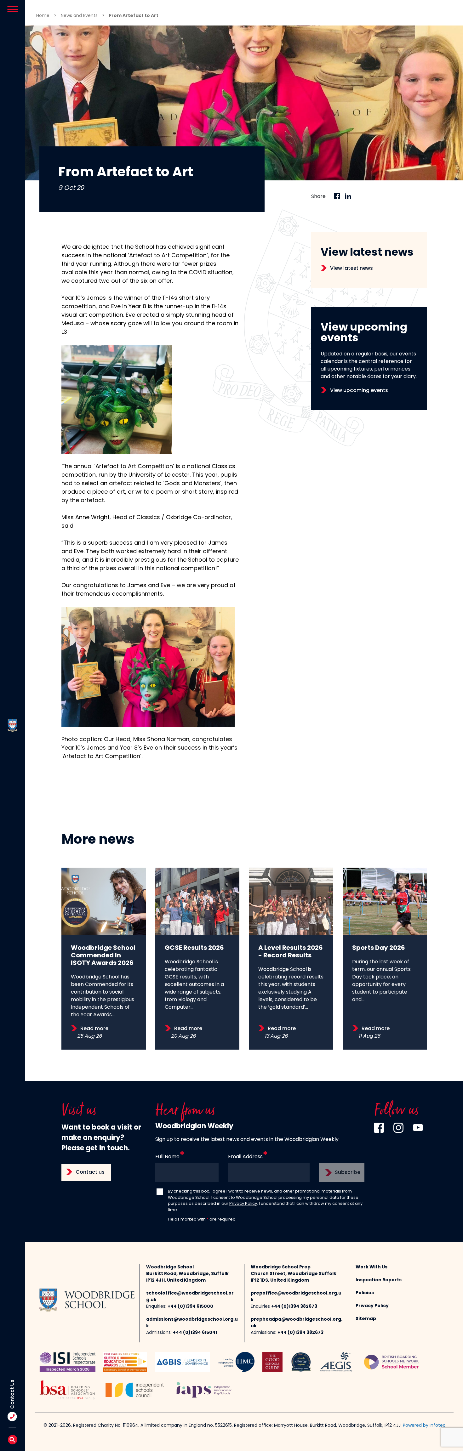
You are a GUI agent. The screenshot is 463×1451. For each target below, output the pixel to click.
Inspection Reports (379, 1280)
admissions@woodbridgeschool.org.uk (192, 1323)
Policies (365, 1293)
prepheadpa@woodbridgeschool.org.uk (296, 1323)
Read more (94, 1028)
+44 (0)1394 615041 (195, 1332)
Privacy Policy (243, 1204)
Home (42, 16)
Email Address (245, 1156)
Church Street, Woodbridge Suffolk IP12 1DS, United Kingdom (293, 1277)
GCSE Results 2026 (194, 948)
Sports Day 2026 (378, 948)
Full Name (167, 1156)
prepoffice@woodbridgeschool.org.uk (296, 1296)
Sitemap (366, 1319)
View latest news (351, 268)
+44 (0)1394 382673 (294, 1306)
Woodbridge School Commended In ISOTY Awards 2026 (103, 955)
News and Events (79, 16)
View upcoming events (359, 390)
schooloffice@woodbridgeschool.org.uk (190, 1296)
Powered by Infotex (424, 1425)
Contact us (90, 1172)
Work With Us (371, 1267)
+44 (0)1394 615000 (190, 1306)
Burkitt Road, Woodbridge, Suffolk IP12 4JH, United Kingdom (187, 1277)
